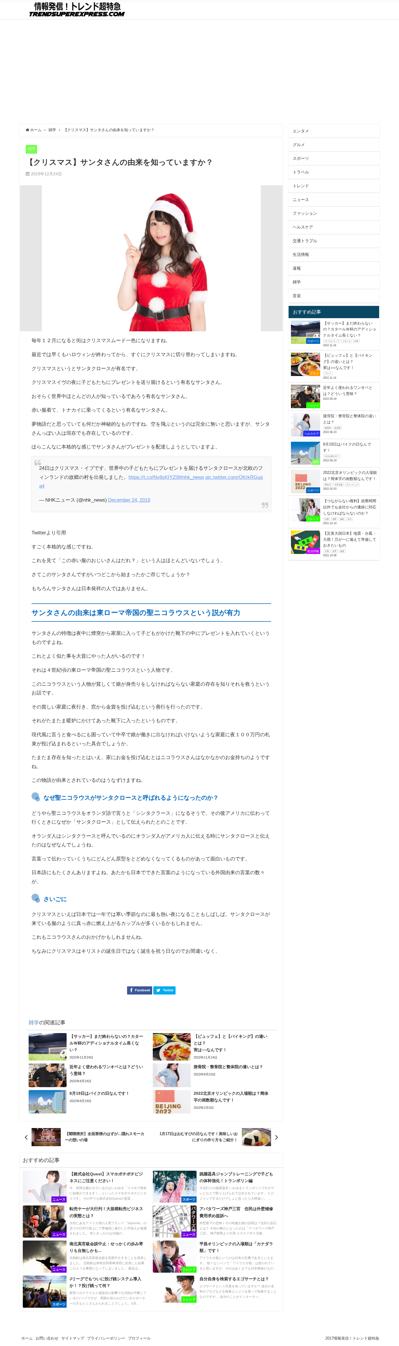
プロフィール (139, 1338)
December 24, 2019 (129, 499)
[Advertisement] (198, 71)
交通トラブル (305, 241)
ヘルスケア (303, 227)
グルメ (299, 145)
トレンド (301, 186)
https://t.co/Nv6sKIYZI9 (154, 476)
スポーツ (301, 158)
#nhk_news (192, 476)
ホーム (27, 1338)
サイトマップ (72, 1338)
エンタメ (301, 131)
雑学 (31, 149)
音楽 (297, 296)
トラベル (301, 172)
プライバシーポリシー (106, 1338)
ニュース (301, 200)
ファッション (305, 213)
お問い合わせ (47, 1338)
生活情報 (301, 254)
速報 (297, 268)
